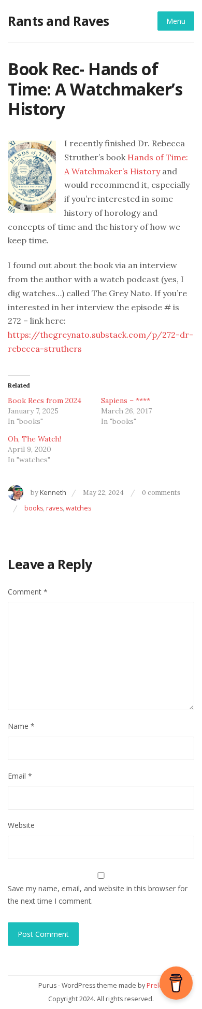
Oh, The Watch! (34, 439)
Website (21, 825)
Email (20, 776)
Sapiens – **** (125, 400)
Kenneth (53, 492)
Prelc (154, 985)
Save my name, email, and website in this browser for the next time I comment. (97, 894)
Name (21, 726)
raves (54, 508)
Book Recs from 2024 (44, 400)
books (33, 508)
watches (78, 508)
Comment (28, 592)
